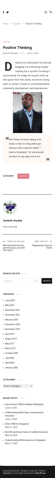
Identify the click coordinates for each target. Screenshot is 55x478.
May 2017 (9, 343)
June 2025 (10, 300)
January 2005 (11, 367)
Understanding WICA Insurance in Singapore (25, 440)
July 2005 (9, 358)
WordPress (40, 473)
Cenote (6, 473)
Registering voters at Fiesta (42, 244)
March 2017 (10, 348)
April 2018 (9, 334)
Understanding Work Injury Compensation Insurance (24, 414)
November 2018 (12, 329)
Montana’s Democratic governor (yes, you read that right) (14, 245)
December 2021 (12, 310)
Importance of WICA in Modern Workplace (24, 404)
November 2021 (12, 315)
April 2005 (9, 363)
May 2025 (9, 305)
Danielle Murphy (10, 53)
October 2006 (11, 353)
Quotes (6, 42)
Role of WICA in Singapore (17, 424)
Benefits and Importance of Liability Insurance (26, 432)
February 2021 (11, 319)
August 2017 (11, 339)
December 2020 (12, 324)
